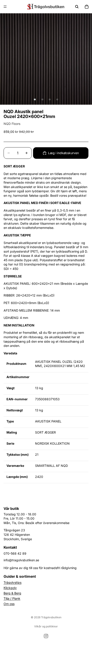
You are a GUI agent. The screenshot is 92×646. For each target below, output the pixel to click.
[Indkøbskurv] (87, 7)
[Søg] (77, 7)
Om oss (9, 604)
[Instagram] (46, 636)
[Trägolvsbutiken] (46, 6)
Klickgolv (10, 588)
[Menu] (5, 7)
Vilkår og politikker (46, 626)
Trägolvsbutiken (51, 617)
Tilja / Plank (12, 598)
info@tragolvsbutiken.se (21, 560)
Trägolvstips (12, 582)
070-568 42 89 (15, 553)
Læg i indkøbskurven (63, 153)
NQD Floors (12, 124)
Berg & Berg (12, 593)
